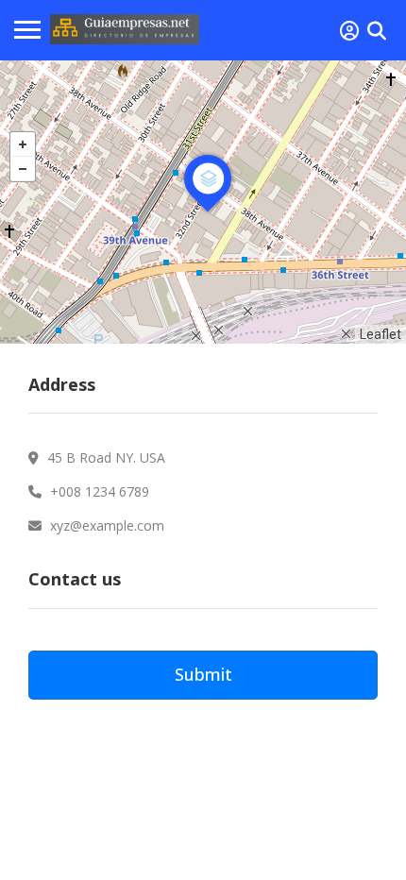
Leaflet (380, 334)
